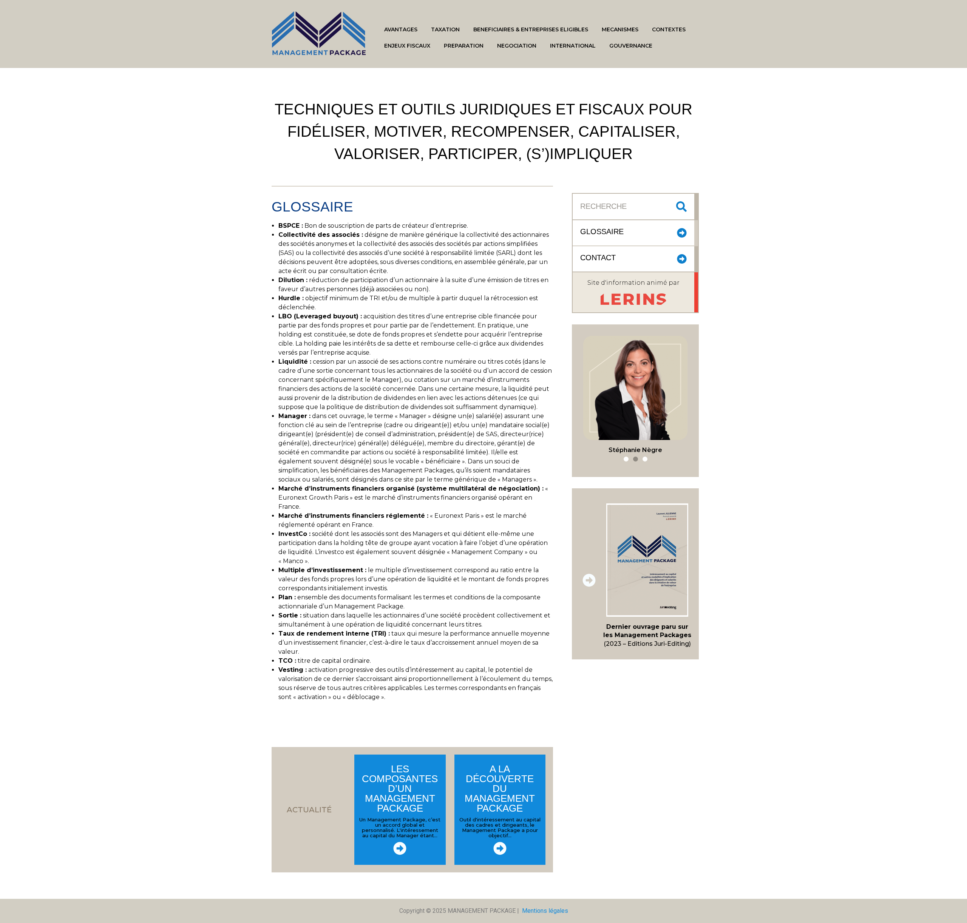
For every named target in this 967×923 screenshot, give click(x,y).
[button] (626, 459)
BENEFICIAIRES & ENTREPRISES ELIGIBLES (530, 29)
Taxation (445, 29)
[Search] (681, 206)
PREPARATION (464, 45)
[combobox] (626, 206)
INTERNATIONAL (573, 45)
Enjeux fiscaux (407, 45)
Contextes (669, 29)
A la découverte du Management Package (500, 788)
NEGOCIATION (516, 45)
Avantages (400, 29)
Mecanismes (620, 29)
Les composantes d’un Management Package (400, 788)
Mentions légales (545, 910)
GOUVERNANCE (630, 45)
